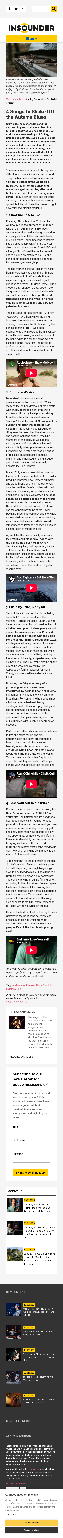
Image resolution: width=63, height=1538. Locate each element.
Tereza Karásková (16, 99)
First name (19, 1140)
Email (16, 1126)
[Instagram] (23, 9)
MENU (33, 38)
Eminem (30, 985)
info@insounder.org (16, 1001)
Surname (18, 1154)
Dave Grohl (42, 985)
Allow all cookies (31, 1523)
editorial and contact (16, 1483)
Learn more (10, 1514)
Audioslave (18, 985)
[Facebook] (9, 9)
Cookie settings (31, 1530)
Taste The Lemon (43, 1020)
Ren (18, 989)
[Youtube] (16, 9)
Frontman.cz (33, 1469)
